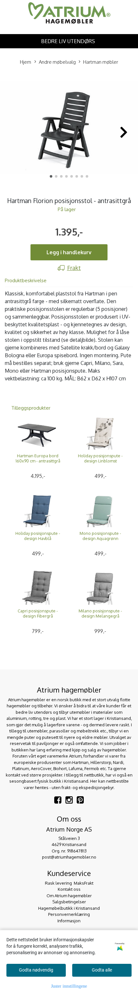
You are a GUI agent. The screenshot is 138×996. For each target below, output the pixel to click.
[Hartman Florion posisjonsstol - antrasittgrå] (69, 129)
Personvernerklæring (69, 914)
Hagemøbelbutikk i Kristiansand (69, 908)
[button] (51, 176)
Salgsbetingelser (69, 901)
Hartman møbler (100, 62)
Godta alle (102, 970)
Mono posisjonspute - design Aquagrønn (100, 536)
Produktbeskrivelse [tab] (26, 280)
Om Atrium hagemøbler (69, 895)
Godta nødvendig (36, 970)
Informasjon (69, 920)
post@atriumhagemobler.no (69, 857)
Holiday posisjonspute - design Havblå (37, 536)
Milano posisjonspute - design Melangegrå (100, 613)
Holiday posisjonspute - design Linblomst (100, 458)
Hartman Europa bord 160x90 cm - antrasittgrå (37, 458)
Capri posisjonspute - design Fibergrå (38, 613)
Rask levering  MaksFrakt (69, 883)
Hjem (25, 62)
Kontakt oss (69, 889)
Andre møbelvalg (57, 62)
